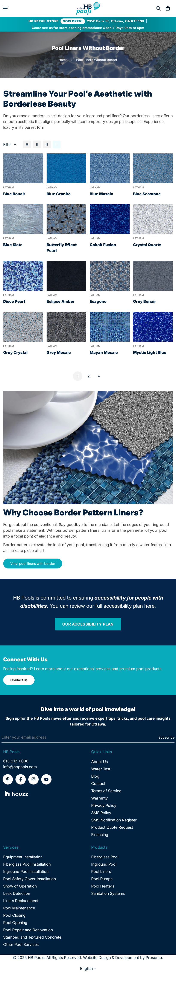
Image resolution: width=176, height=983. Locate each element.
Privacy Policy (103, 805)
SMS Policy (101, 812)
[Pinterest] (8, 779)
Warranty (99, 798)
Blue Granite (59, 194)
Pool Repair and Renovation (28, 930)
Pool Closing (14, 915)
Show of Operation (20, 886)
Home (63, 60)
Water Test (100, 769)
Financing (99, 834)
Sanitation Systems (108, 893)
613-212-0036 (15, 761)
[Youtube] (46, 779)
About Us (99, 761)
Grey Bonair (144, 301)
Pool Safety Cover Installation (29, 879)
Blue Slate (13, 244)
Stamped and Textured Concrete (32, 937)
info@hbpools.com (20, 767)
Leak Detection (16, 893)
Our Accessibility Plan (88, 624)
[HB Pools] (88, 8)
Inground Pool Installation (26, 871)
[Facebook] (20, 779)
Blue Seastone (147, 194)
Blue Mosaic (101, 194)
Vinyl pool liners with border (32, 563)
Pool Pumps (101, 879)
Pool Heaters (102, 886)
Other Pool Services (21, 944)
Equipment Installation (22, 857)
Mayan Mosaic (104, 352)
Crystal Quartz (147, 244)
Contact (98, 783)
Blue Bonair (14, 194)
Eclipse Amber (61, 301)
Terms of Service (106, 791)
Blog (95, 776)
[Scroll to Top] (168, 960)
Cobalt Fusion (103, 244)
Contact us (18, 680)
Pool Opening (15, 922)
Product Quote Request (112, 827)
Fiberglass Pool (104, 857)
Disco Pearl (14, 301)
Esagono (98, 301)
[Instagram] (33, 779)
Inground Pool (103, 864)
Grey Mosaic (59, 352)
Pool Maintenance (19, 908)
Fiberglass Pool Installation (27, 864)
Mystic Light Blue (149, 352)
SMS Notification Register (114, 820)
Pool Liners (101, 871)
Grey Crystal (15, 352)
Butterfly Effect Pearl (62, 247)
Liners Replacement (20, 900)
